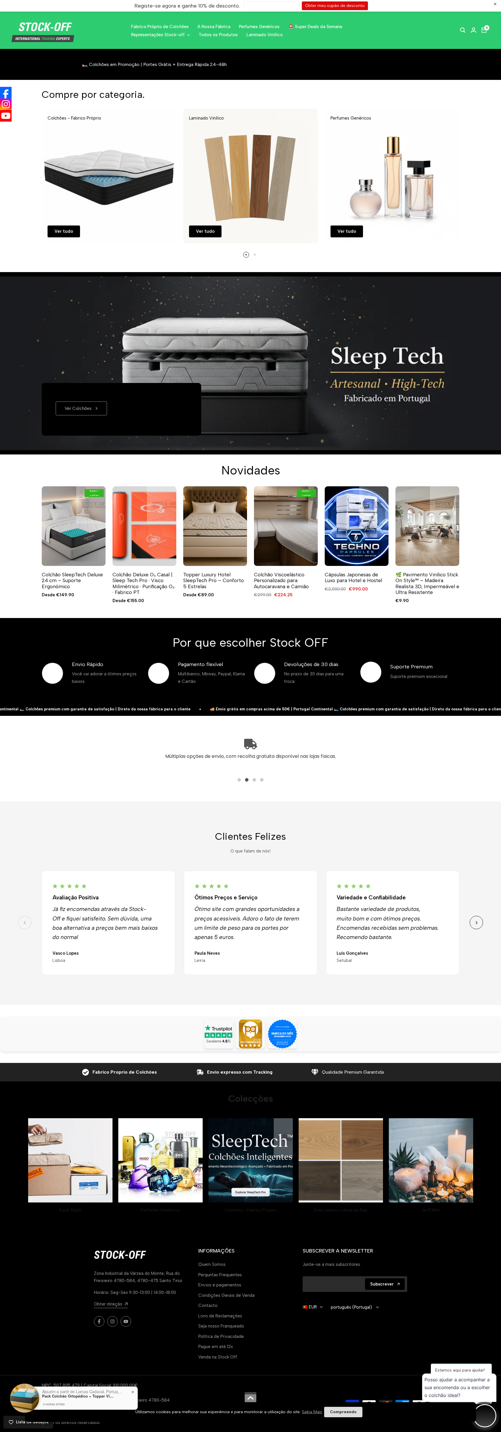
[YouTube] (6, 116)
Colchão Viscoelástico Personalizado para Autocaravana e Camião (281, 580)
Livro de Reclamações (220, 1316)
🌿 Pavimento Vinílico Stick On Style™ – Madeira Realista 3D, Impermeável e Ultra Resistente (427, 583)
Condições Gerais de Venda (226, 1295)
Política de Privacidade (221, 1336)
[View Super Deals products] (70, 1160)
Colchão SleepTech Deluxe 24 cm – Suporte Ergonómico (72, 580)
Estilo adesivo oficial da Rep (340, 1210)
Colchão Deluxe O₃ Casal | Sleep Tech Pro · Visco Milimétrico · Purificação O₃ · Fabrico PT (143, 583)
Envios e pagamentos (219, 1285)
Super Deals (70, 1210)
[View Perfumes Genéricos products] (160, 1160)
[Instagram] (6, 104)
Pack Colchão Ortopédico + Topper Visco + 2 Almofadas (78, 1396)
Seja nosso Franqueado (221, 1326)
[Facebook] (6, 92)
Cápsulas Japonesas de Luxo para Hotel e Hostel (353, 577)
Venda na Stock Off (217, 1357)
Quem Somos (212, 1264)
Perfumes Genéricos (160, 1210)
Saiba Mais (312, 1411)
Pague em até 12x (215, 1346)
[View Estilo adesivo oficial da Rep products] (341, 1160)
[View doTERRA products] (431, 1160)
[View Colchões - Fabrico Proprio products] (250, 1160)
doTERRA (431, 1210)
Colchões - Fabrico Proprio (250, 1210)
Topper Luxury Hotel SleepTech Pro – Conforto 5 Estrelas (213, 580)
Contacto (207, 1305)
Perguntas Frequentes (220, 1274)
